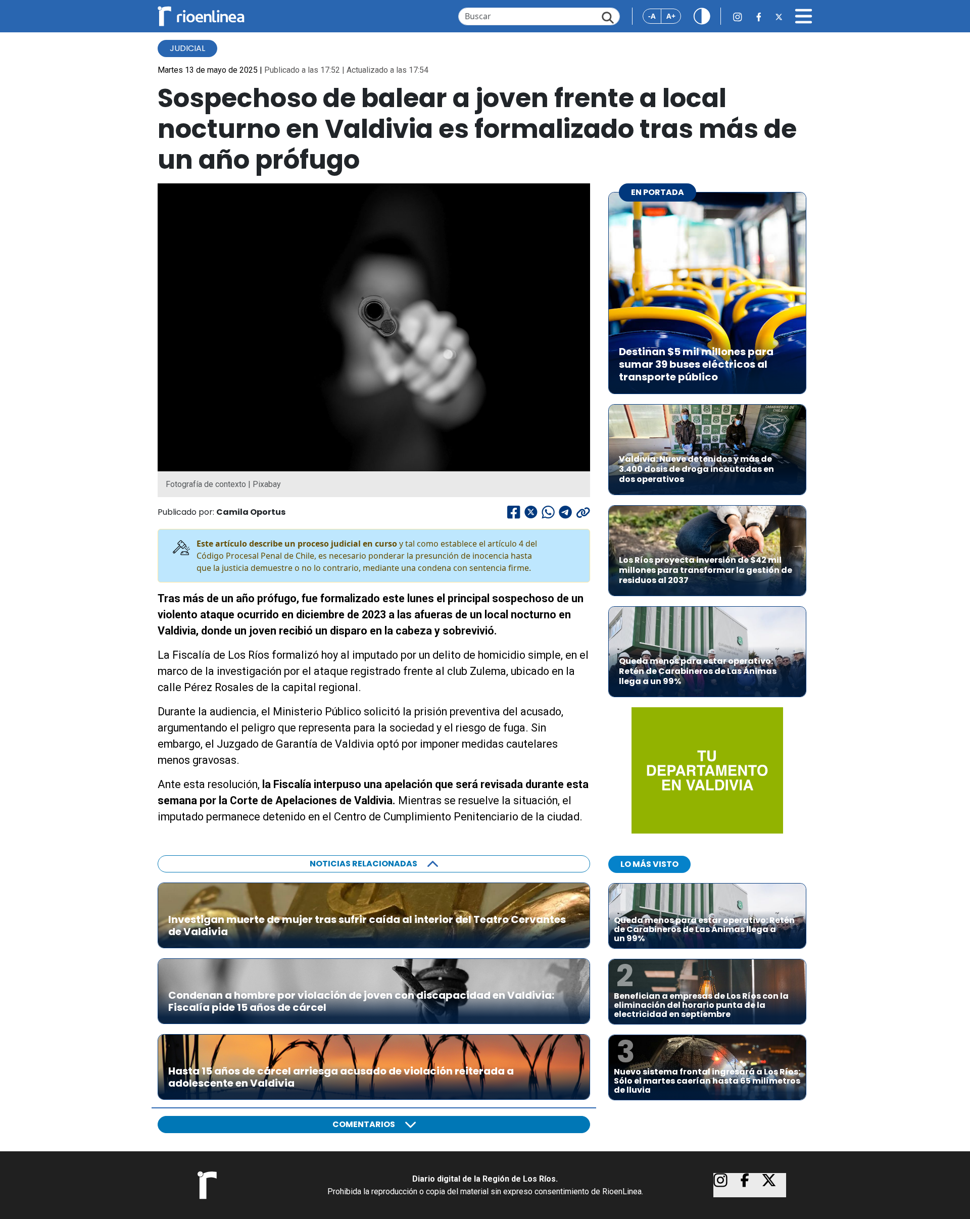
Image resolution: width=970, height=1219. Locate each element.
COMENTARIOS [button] (363, 1124)
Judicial (187, 48)
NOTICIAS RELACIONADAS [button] (363, 863)
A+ (670, 16)
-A (652, 16)
